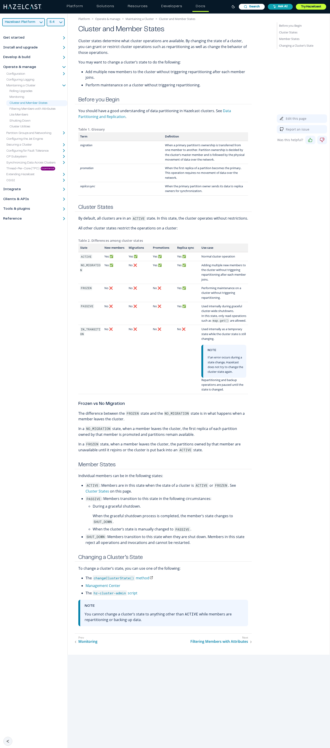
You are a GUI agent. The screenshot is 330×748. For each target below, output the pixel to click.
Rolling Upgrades (20, 91)
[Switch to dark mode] (233, 7)
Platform (75, 6)
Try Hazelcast (311, 6)
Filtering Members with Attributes (32, 109)
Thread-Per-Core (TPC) (23, 168)
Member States (289, 39)
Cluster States (97, 491)
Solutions (105, 6)
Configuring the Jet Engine (24, 139)
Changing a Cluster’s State (296, 46)
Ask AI (283, 6)
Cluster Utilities (19, 126)
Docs (200, 6)
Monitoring (16, 97)
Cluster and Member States (28, 103)
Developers (171, 6)
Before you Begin (290, 26)
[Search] (252, 7)
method (121, 578)
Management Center (103, 585)
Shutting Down (20, 121)
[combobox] (252, 7)
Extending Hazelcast (20, 174)
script (115, 593)
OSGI (10, 180)
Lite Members (18, 115)
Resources (138, 6)
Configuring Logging (20, 80)
